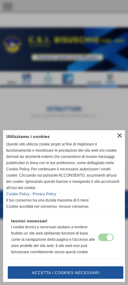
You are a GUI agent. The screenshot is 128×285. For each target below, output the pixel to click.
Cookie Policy (18, 194)
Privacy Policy (44, 194)
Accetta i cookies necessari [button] (65, 273)
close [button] (119, 135)
